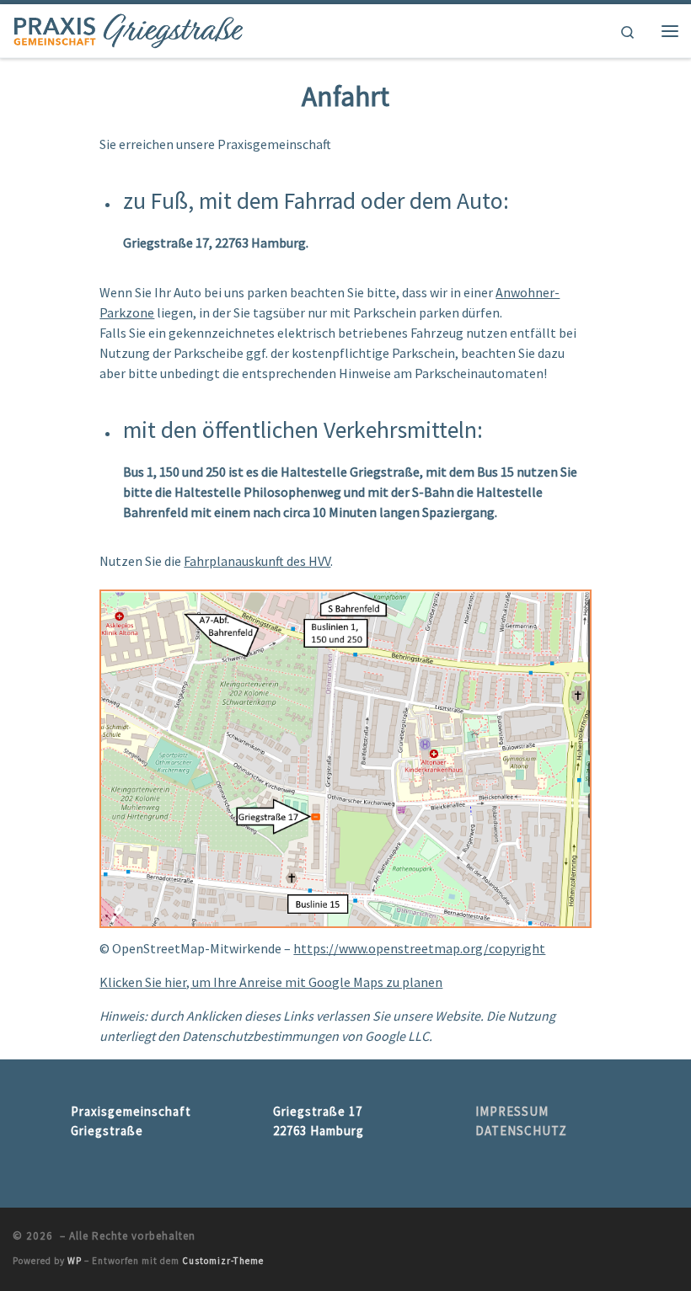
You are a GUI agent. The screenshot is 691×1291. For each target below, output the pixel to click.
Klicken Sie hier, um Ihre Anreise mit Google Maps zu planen (270, 982)
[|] (128, 28)
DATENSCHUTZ (521, 1131)
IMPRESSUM (512, 1111)
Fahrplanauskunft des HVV (257, 560)
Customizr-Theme (223, 1261)
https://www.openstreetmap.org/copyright (419, 948)
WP (74, 1261)
